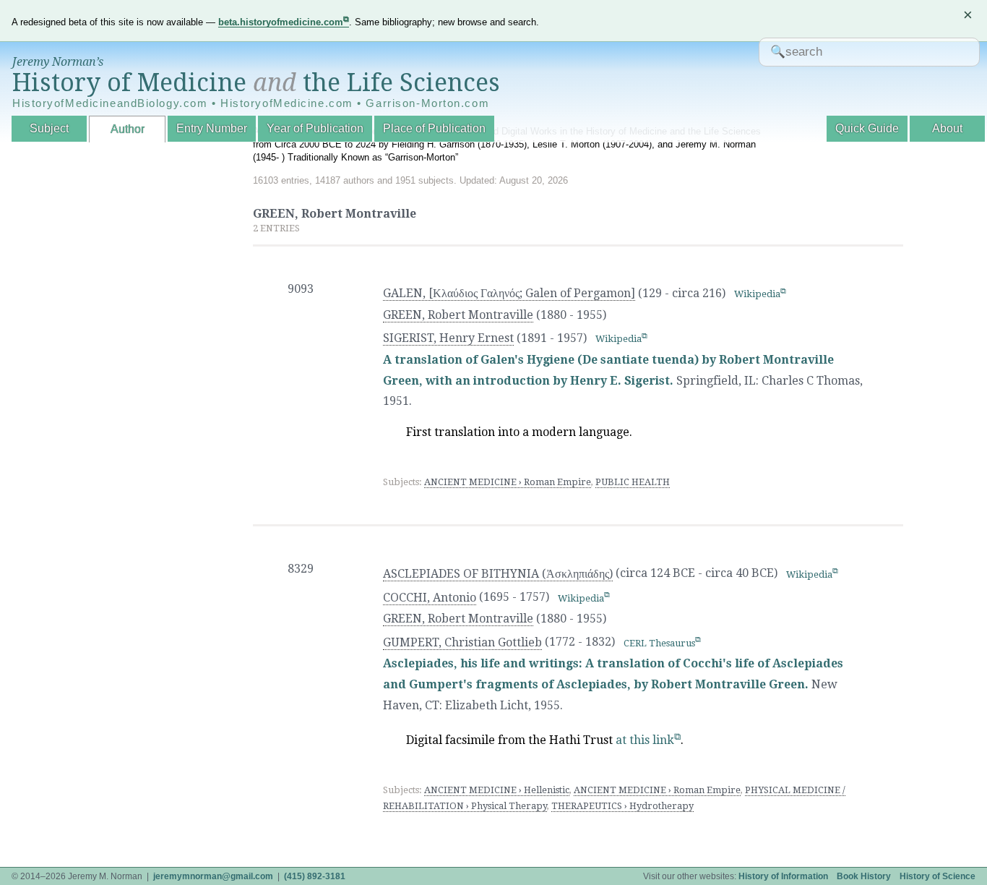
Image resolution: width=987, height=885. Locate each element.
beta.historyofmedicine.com (280, 22)
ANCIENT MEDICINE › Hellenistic (496, 789)
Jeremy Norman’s (57, 62)
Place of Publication (434, 128)
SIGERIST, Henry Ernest (448, 338)
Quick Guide (867, 128)
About (947, 128)
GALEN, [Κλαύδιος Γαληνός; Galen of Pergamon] (509, 293)
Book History (864, 876)
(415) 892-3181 (314, 876)
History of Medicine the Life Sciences (256, 82)
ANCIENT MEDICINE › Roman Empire (507, 481)
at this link (645, 740)
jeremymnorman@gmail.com (213, 876)
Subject (49, 128)
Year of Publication (315, 128)
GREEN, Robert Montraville (458, 315)
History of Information (783, 876)
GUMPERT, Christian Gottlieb (462, 642)
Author (128, 129)
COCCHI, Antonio (429, 597)
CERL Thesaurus (659, 643)
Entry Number (211, 128)
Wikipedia (757, 293)
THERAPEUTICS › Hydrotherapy (622, 805)
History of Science (937, 876)
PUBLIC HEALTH (632, 481)
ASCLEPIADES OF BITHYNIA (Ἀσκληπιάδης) (498, 574)
